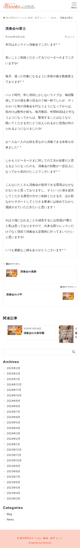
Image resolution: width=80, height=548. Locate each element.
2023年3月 (13, 498)
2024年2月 (13, 438)
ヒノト (71, 37)
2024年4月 (13, 427)
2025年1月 (13, 379)
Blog (9, 514)
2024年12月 (14, 384)
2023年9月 (13, 465)
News (10, 519)
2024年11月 (14, 389)
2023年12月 (14, 449)
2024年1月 (13, 444)
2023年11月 (14, 455)
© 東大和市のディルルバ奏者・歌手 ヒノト (40, 538)
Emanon (47, 543)
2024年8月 (13, 406)
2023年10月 (14, 460)
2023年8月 (13, 471)
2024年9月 (13, 400)
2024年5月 (13, 422)
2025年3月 (13, 368)
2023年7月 (13, 476)
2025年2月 (13, 373)
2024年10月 (14, 395)
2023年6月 (13, 482)
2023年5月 (13, 487)
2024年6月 (13, 417)
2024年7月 (13, 411)
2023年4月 (13, 492)
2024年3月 (13, 433)
